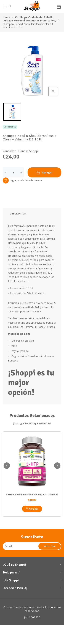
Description (18, 213)
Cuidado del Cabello (41, 17)
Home (6, 17)
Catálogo (21, 17)
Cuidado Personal (14, 20)
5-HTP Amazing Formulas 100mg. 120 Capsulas (32, 494)
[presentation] (7, 465)
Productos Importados (41, 20)
